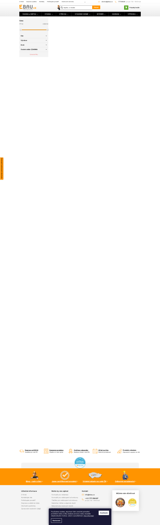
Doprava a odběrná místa (30, 503)
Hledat (96, 7)
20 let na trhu (103, 450)
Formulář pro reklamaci (60, 495)
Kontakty (41, 1)
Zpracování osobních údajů (31, 509)
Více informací (89, 516)
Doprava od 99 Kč (31, 450)
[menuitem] (30, 14)
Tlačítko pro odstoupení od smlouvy (64, 500)
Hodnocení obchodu (68, 1)
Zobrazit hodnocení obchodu (2, 168)
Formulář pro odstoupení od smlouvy (65, 497)
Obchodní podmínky (28, 506)
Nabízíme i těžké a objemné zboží (64, 503)
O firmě (21, 1)
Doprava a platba (31, 1)
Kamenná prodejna (56, 450)
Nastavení (56, 520)
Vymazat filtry (34, 54)
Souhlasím (104, 513)
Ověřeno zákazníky (81, 450)
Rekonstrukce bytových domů (62, 506)
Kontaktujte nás (26, 497)
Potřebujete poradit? (53, 1)
